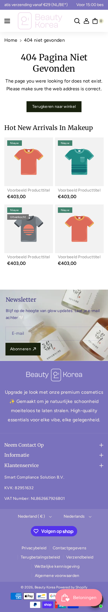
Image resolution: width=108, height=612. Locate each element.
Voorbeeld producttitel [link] (28, 190)
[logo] (54, 375)
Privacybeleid (34, 548)
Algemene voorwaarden (57, 575)
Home (10, 40)
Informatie (16, 455)
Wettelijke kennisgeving (57, 566)
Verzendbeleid (80, 557)
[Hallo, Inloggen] (86, 21)
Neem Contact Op (24, 445)
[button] (7, 21)
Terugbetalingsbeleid (40, 557)
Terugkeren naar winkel (54, 106)
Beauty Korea (45, 587)
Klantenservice (21, 465)
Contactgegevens (70, 548)
